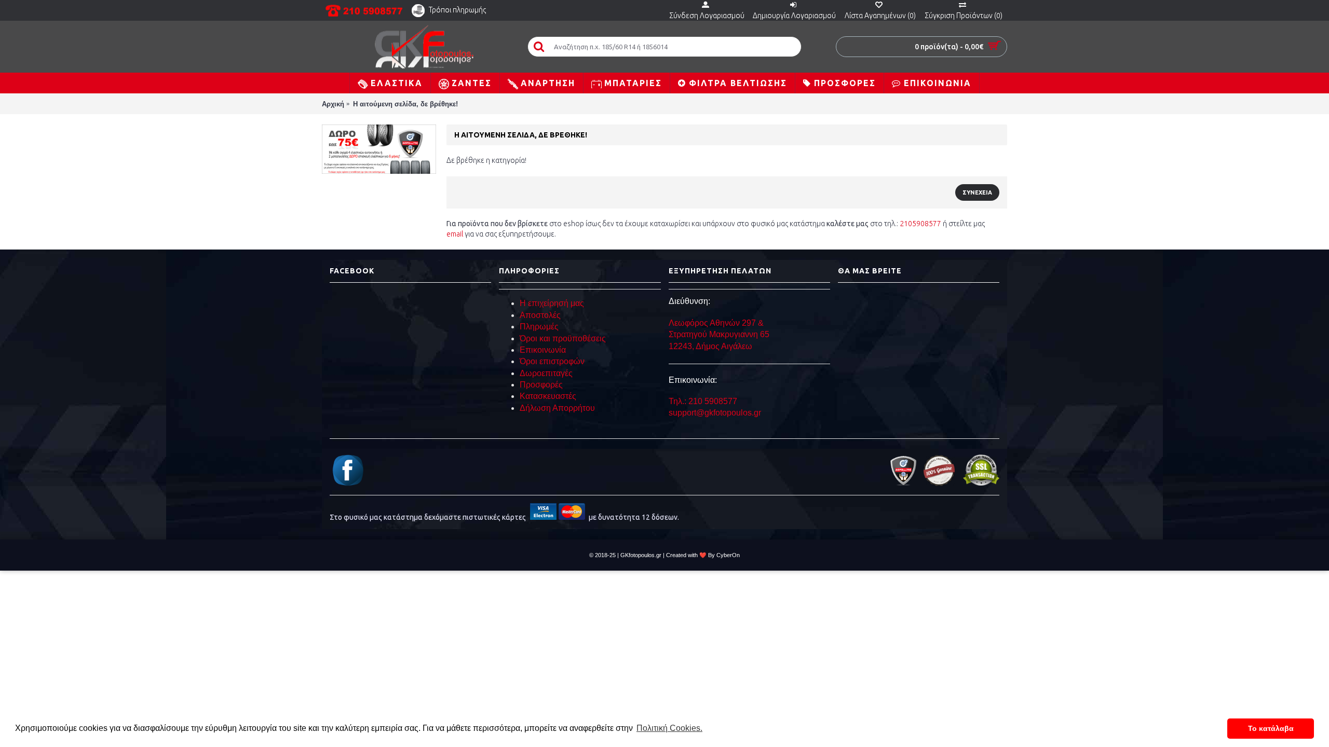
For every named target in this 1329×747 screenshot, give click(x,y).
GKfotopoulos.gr (641, 555)
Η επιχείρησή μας (552, 303)
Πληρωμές (539, 326)
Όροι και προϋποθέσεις (563, 338)
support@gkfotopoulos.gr (715, 412)
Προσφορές (541, 384)
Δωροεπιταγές (546, 373)
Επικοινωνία (543, 349)
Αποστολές (540, 315)
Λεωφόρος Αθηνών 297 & (716, 323)
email (454, 234)
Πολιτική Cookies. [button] (669, 728)
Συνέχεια (977, 192)
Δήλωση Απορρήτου (557, 408)
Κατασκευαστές (548, 396)
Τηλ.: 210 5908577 (703, 401)
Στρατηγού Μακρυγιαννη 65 (720, 334)
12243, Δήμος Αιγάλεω (710, 346)
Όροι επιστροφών (552, 361)
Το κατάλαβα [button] (1271, 728)
